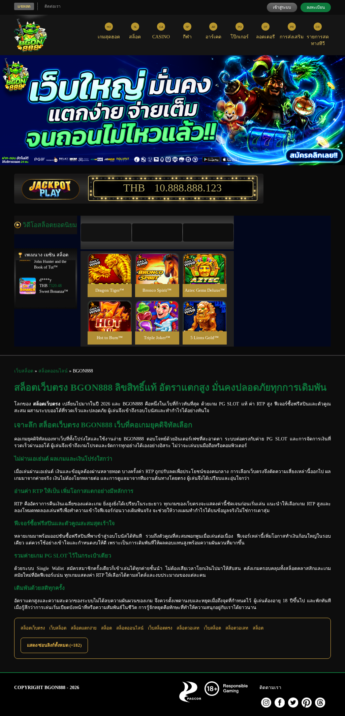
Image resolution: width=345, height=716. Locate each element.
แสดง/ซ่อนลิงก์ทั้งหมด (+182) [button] (54, 645)
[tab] (106, 232)
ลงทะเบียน (316, 7)
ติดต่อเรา (52, 6)
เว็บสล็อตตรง (160, 628)
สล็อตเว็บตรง (33, 628)
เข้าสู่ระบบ (282, 7)
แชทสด (24, 6)
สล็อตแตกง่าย (84, 628)
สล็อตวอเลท (188, 628)
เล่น (109, 275)
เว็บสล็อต (57, 628)
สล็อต (106, 628)
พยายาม (109, 260)
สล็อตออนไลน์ (130, 628)
